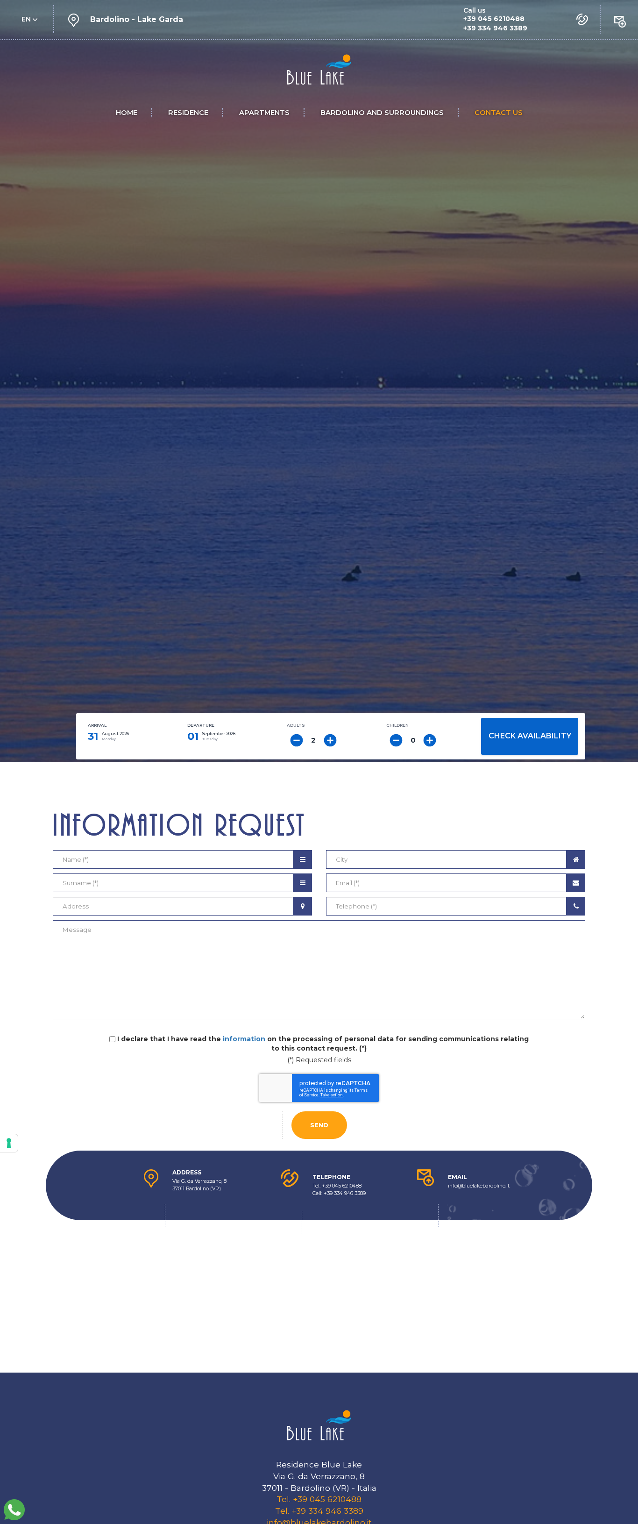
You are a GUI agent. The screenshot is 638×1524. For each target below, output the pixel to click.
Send (319, 1125)
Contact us (499, 112)
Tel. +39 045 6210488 (319, 1499)
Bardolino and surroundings (382, 112)
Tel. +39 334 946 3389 (319, 1511)
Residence (188, 112)
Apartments (264, 112)
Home (126, 112)
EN (27, 19)
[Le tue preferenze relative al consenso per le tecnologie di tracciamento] (9, 1143)
